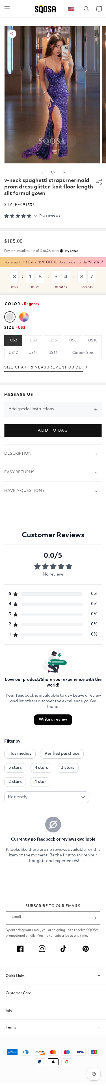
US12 (13, 353)
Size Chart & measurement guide (43, 367)
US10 (92, 340)
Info (9, 1010)
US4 (33, 340)
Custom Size (82, 353)
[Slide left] (42, 172)
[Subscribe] (94, 918)
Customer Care (18, 993)
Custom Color (24, 317)
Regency (10, 317)
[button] (7, 9)
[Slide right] (64, 172)
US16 (52, 353)
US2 (13, 340)
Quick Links (15, 976)
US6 (53, 340)
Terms (11, 1027)
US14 (33, 353)
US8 (72, 340)
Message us (18, 395)
